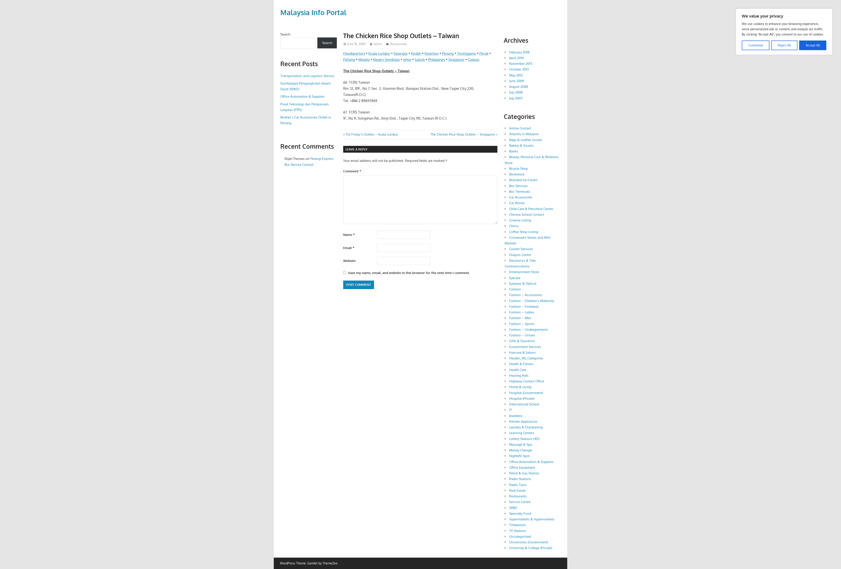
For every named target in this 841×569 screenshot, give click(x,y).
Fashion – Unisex (522, 335)
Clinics (514, 226)
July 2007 (516, 98)
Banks (513, 151)
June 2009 (516, 81)
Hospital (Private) (521, 398)
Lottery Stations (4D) (524, 439)
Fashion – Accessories (525, 295)
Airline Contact (520, 128)
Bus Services (518, 186)
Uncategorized (520, 536)
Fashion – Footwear (524, 306)
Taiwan (473, 59)
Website (349, 261)
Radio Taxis (518, 485)
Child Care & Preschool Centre (531, 209)
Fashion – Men (520, 318)
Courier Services (521, 249)
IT (510, 410)
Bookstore (516, 174)
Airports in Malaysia (524, 134)
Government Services (525, 347)
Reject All (784, 45)
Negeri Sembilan (386, 59)
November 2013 (520, 64)
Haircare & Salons (522, 352)
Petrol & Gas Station (524, 473)
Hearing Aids (518, 375)
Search (285, 34)
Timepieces (517, 525)
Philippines (436, 59)
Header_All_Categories (526, 358)
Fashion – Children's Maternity (531, 301)
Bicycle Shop (518, 168)
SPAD (513, 508)
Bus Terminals (519, 191)
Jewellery (515, 416)
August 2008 (518, 87)
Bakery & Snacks (521, 145)
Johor (407, 59)
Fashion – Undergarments (528, 329)
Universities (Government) (528, 542)
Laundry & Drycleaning (526, 427)
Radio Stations (520, 479)
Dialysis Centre (520, 255)
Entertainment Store (524, 272)
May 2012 (516, 75)
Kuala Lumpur (379, 53)
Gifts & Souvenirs (522, 341)
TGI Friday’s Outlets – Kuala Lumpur (371, 134)
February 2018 (519, 52)
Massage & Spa (520, 444)
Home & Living (520, 387)
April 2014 (516, 58)
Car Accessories (520, 197)
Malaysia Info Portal (313, 12)
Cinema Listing (520, 220)
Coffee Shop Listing (523, 232)
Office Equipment (522, 467)
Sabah (420, 59)
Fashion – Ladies (521, 312)
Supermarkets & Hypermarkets (531, 519)
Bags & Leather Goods (525, 140)
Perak (483, 53)
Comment (352, 171)
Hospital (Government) (526, 393)
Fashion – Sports (521, 324)
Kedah (416, 53)
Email (348, 248)
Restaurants (398, 44)
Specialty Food (520, 513)
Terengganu (466, 53)
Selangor (401, 53)
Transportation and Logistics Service (307, 76)
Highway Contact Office (526, 381)
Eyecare (514, 278)
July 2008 (516, 92)
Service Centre (519, 502)
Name (349, 235)
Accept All (813, 45)
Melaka (364, 59)
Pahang (349, 59)
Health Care (517, 370)
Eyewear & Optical (522, 283)
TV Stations (517, 531)
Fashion (515, 289)
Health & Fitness (521, 364)
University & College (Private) (530, 548)
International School (524, 404)
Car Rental (517, 203)
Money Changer (520, 450)
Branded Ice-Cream (523, 180)
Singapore (456, 59)
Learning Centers (521, 433)
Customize (755, 45)
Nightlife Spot (519, 456)
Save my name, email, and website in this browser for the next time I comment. (409, 273)
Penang (448, 53)
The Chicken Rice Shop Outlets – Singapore (463, 134)
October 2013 (519, 69)
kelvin (378, 44)
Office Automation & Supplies (302, 96)
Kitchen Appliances (523, 421)
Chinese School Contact (526, 214)
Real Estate (517, 490)
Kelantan (431, 53)
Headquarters (354, 53)
